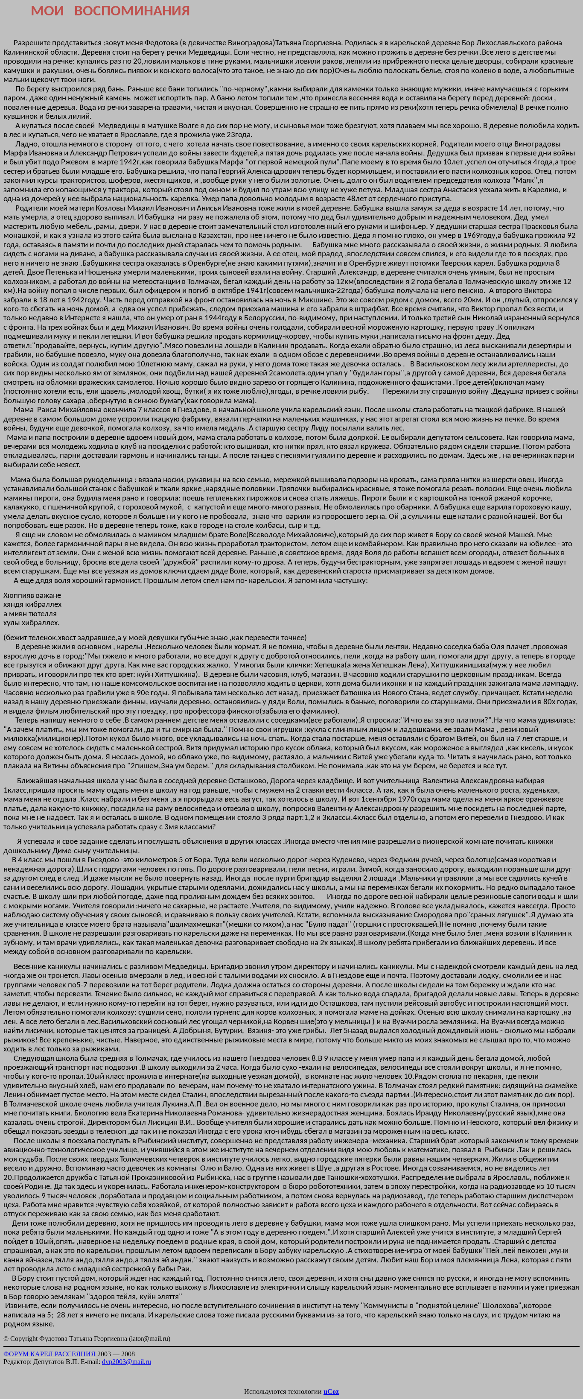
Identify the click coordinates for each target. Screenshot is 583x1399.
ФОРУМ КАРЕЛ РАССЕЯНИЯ (49, 1354)
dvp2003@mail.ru (126, 1361)
